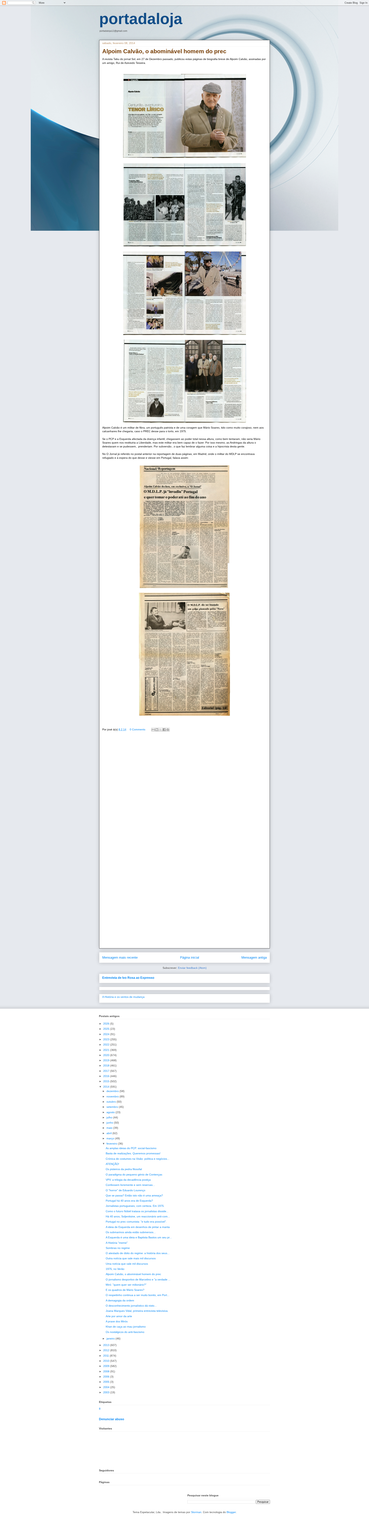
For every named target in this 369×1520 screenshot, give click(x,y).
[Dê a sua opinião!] (157, 730)
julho (109, 1117)
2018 (106, 1065)
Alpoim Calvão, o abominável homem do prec (133, 1274)
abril (109, 1133)
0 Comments (137, 729)
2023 (106, 1039)
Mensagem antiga (254, 957)
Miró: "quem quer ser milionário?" (126, 1284)
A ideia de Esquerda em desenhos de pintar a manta (138, 1227)
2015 (106, 1081)
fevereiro (112, 1143)
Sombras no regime (118, 1247)
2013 (106, 1345)
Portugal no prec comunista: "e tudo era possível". (136, 1221)
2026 (106, 1023)
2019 (106, 1060)
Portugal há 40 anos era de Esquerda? (129, 1200)
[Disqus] (184, 790)
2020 (106, 1055)
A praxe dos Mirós (117, 1321)
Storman (196, 1512)
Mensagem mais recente (120, 957)
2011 (106, 1355)
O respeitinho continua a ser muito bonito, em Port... (137, 1295)
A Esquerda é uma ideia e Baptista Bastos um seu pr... (139, 1237)
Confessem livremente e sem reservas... (130, 1184)
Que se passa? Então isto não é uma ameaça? (134, 1195)
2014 (106, 1086)
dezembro (113, 1091)
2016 (106, 1076)
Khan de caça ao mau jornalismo (126, 1326)
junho (110, 1122)
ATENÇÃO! (112, 1163)
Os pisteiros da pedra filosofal (124, 1169)
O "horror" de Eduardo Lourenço (125, 1190)
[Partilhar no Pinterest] (168, 730)
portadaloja (140, 18)
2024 (106, 1034)
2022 (106, 1044)
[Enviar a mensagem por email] (153, 730)
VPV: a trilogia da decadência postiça (128, 1179)
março (110, 1138)
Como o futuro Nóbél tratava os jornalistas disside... (137, 1211)
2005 (106, 1381)
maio (109, 1127)
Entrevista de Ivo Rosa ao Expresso (128, 977)
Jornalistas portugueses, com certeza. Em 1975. (135, 1205)
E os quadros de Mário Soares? (125, 1289)
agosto (111, 1112)
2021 (106, 1049)
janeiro (111, 1338)
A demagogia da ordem (120, 1300)
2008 (106, 1371)
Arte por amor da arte (119, 1316)
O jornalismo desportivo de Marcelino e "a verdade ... (138, 1279)
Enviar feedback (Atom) (192, 967)
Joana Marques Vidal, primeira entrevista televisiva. (137, 1310)
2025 (106, 1028)
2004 (106, 1387)
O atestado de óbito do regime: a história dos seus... (138, 1253)
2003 (106, 1392)
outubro (111, 1101)
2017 (106, 1070)
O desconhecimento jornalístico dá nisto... (131, 1305)
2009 (106, 1366)
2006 (106, 1376)
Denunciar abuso (111, 1419)
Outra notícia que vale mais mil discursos (131, 1258)
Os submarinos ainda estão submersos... (131, 1232)
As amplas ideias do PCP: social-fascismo (131, 1148)
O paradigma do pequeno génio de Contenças (134, 1174)
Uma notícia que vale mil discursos (127, 1263)
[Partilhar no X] (160, 730)
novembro (113, 1096)
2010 (106, 1360)
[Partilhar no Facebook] (164, 730)
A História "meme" (117, 1242)
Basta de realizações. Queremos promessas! (133, 1153)
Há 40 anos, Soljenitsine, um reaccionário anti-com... (138, 1216)
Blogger (231, 1512)
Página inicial (189, 957)
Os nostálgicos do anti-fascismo (125, 1332)
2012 (106, 1350)
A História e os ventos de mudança (123, 996)
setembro (112, 1106)
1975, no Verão (115, 1268)
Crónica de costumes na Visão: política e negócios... (137, 1158)
